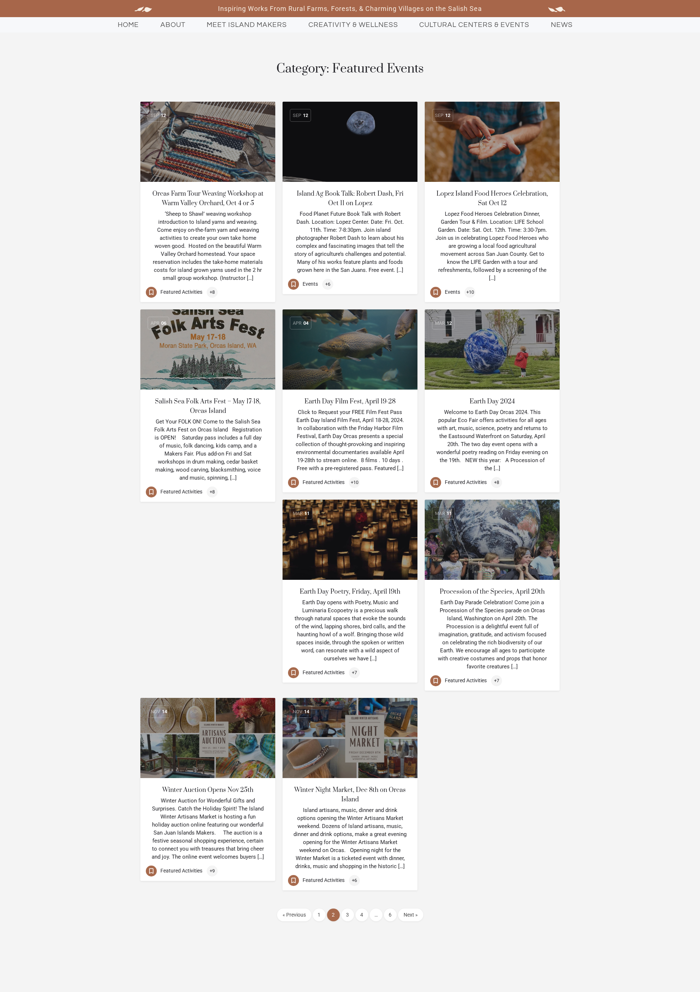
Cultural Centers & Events (474, 24)
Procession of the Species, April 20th (492, 592)
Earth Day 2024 (492, 402)
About (173, 24)
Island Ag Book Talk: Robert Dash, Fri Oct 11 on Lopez (350, 198)
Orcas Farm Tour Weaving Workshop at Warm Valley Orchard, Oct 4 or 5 (208, 198)
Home (128, 24)
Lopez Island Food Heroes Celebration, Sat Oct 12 (492, 198)
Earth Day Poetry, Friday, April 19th (350, 592)
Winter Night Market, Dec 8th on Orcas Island (350, 795)
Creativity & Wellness (353, 24)
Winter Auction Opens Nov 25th (207, 790)
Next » (411, 915)
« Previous (294, 915)
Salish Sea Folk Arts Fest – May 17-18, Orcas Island (208, 406)
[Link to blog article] (207, 142)
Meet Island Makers (247, 24)
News (562, 24)
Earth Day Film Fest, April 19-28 (350, 402)
